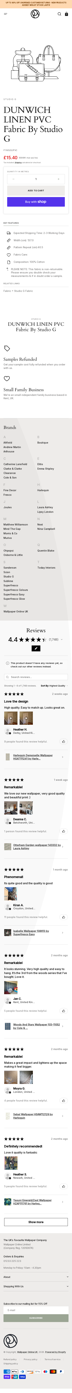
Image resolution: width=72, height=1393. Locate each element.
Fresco (7, 494)
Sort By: (45, 685)
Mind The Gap (12, 528)
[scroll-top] (65, 1386)
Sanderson (9, 567)
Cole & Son (10, 477)
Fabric (7, 290)
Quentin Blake (45, 550)
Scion (6, 572)
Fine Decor (9, 490)
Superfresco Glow (14, 598)
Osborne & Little (13, 554)
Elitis (40, 464)
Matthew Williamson (15, 524)
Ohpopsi (8, 550)
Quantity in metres (18, 171)
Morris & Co (10, 533)
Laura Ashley (45, 507)
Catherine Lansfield (15, 464)
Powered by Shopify (55, 1352)
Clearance (9, 473)
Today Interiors (46, 567)
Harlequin (43, 490)
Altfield (7, 442)
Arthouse (8, 451)
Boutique (42, 442)
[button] (5, 14)
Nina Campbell (46, 528)
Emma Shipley (45, 468)
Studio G (8, 576)
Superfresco (10, 585)
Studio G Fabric (23, 290)
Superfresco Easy (13, 594)
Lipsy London (45, 511)
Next (40, 524)
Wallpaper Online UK (15, 611)
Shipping (18, 162)
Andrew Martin (12, 447)
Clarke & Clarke (12, 468)
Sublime (8, 581)
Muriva (7, 537)
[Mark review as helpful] (63, 741)
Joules (7, 507)
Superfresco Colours (15, 589)
